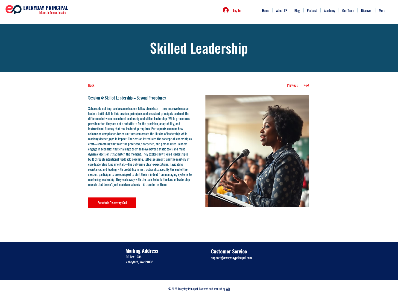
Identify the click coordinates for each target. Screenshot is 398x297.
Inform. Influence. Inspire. (52, 12)
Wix (228, 288)
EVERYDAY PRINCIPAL (45, 7)
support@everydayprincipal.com (231, 257)
